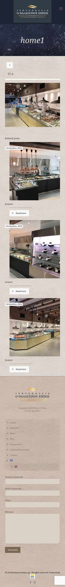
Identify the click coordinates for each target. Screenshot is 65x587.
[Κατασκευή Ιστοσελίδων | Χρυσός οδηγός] (32, 578)
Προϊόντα (14, 428)
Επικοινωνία (15, 444)
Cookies (13, 455)
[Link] (60, 8)
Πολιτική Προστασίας (19, 449)
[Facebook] (30, 582)
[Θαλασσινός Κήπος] (32, 11)
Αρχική (13, 422)
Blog (12, 438)
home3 (9, 281)
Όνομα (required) (14, 477)
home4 (9, 203)
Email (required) (13, 488)
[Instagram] (34, 582)
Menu (12, 433)
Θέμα (8, 500)
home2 (9, 359)
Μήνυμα (9, 511)
